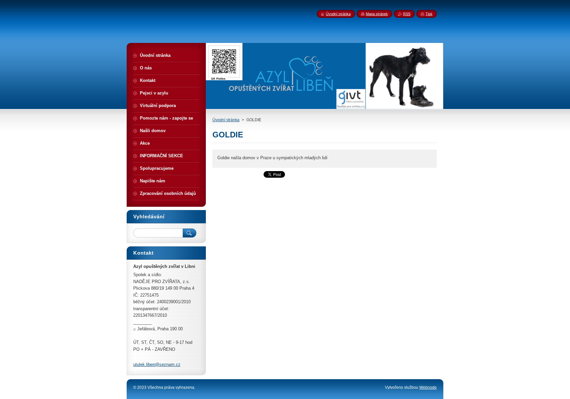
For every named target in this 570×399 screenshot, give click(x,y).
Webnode (428, 387)
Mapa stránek (377, 14)
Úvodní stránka (225, 120)
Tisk (429, 14)
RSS (406, 14)
